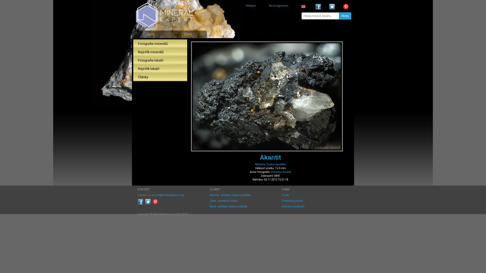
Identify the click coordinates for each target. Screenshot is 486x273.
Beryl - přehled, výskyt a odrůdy (228, 206)
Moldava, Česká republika (270, 164)
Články (188, 34)
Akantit (270, 157)
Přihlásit (251, 5)
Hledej (345, 15)
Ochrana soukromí (293, 206)
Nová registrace (278, 5)
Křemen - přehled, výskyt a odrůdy (230, 195)
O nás (285, 195)
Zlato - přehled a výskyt (224, 200)
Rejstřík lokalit (148, 69)
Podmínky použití (292, 200)
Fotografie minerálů (153, 44)
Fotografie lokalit (150, 60)
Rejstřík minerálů (151, 52)
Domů (150, 34)
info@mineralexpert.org (169, 195)
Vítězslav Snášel (281, 171)
